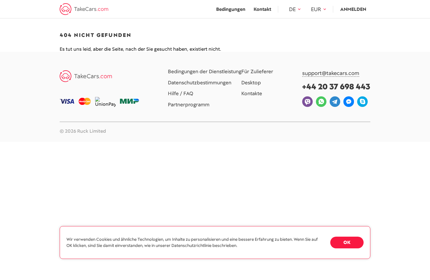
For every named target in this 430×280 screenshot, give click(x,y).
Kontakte (251, 94)
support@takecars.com (330, 73)
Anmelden (353, 9)
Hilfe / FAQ (180, 94)
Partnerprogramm (188, 105)
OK (346, 242)
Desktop (251, 83)
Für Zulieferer (257, 72)
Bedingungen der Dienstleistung (204, 72)
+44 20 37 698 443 (336, 86)
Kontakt (262, 9)
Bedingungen (230, 9)
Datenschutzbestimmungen (199, 83)
